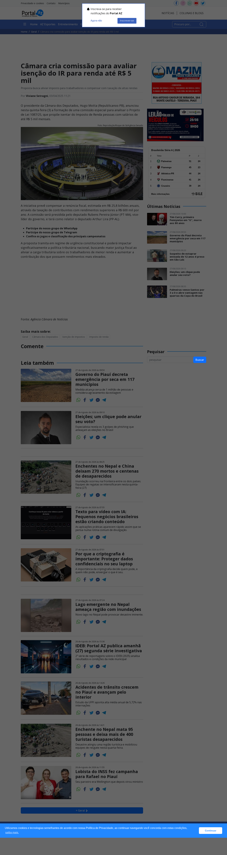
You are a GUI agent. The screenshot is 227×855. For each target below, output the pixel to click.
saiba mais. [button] (12, 832)
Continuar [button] (210, 830)
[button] (195, 830)
